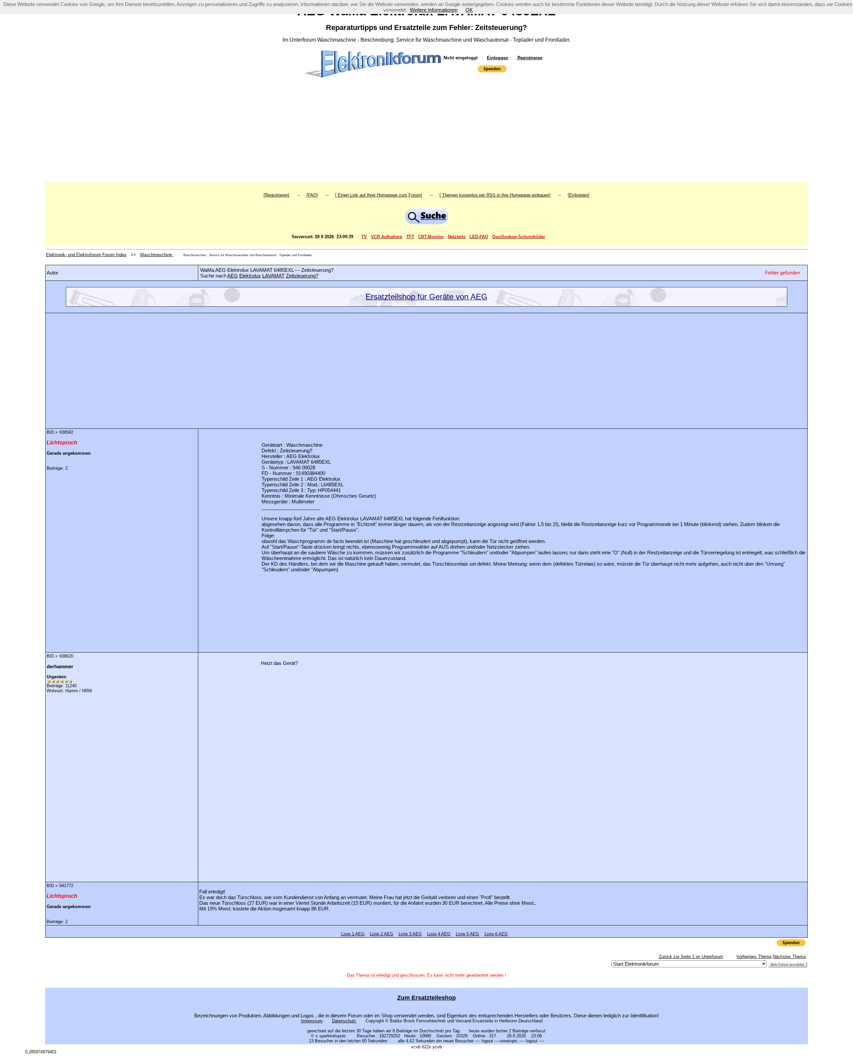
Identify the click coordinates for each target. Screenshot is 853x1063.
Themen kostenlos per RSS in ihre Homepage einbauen (495, 195)
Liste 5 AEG (467, 933)
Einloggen (497, 57)
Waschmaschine (156, 254)
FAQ (312, 195)
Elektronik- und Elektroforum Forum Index (86, 254)
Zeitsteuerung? (302, 275)
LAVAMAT (273, 275)
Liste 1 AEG (353, 933)
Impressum (312, 1020)
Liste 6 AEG (496, 933)
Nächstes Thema (789, 956)
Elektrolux (250, 275)
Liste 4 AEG (438, 933)
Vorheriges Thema (753, 956)
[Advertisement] (426, 131)
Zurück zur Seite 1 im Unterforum (691, 956)
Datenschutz (344, 1020)
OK (469, 10)
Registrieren (529, 57)
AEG (232, 275)
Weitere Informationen (433, 10)
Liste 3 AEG (410, 933)
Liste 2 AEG (381, 933)
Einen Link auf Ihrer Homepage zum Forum (379, 195)
